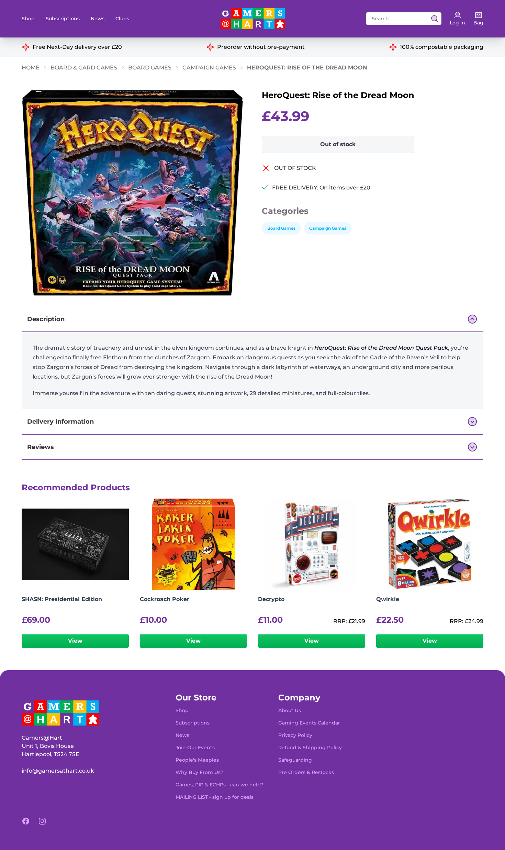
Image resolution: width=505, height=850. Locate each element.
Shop (28, 18)
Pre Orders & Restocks (306, 772)
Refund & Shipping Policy (310, 747)
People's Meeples (197, 760)
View (75, 641)
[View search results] (432, 18)
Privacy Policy (295, 735)
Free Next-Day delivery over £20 (77, 47)
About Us (289, 710)
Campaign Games (209, 67)
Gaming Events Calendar (309, 723)
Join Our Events (195, 747)
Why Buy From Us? (199, 772)
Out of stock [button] (338, 144)
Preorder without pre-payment (261, 47)
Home (31, 67)
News (97, 18)
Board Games (149, 67)
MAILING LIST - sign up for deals (215, 797)
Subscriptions (63, 18)
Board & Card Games (83, 67)
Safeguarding (295, 760)
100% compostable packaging (441, 47)
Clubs (122, 18)
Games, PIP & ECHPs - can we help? (219, 785)
